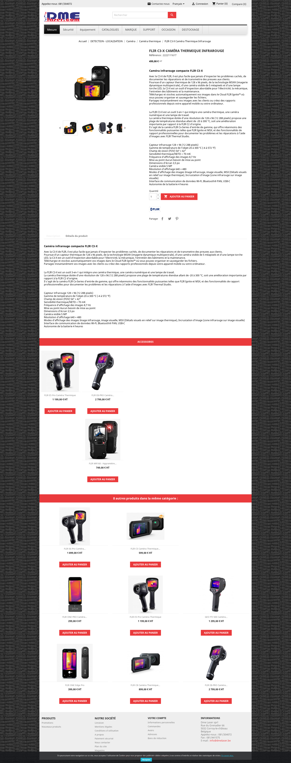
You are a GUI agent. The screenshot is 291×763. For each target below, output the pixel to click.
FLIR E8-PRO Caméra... (103, 395)
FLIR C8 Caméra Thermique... (145, 685)
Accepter (146, 759)
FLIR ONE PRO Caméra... (74, 616)
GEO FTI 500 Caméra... (216, 616)
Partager (162, 219)
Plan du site (101, 746)
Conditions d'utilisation (107, 730)
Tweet (170, 219)
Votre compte (157, 718)
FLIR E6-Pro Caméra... (75, 548)
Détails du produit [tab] (77, 236)
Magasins (100, 750)
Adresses (152, 734)
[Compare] (60, 404)
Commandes (154, 726)
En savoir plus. (227, 755)
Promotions (47, 722)
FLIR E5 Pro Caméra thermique (60, 395)
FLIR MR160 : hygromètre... (103, 463)
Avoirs (151, 730)
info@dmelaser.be (220, 740)
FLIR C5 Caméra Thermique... (145, 548)
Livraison (99, 722)
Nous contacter (102, 742)
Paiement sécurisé (104, 738)
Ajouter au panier (179, 196)
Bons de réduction (157, 738)
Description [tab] (53, 236)
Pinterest (177, 219)
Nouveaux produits (51, 726)
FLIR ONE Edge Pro (74, 685)
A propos (99, 734)
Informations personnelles (161, 722)
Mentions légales (103, 726)
